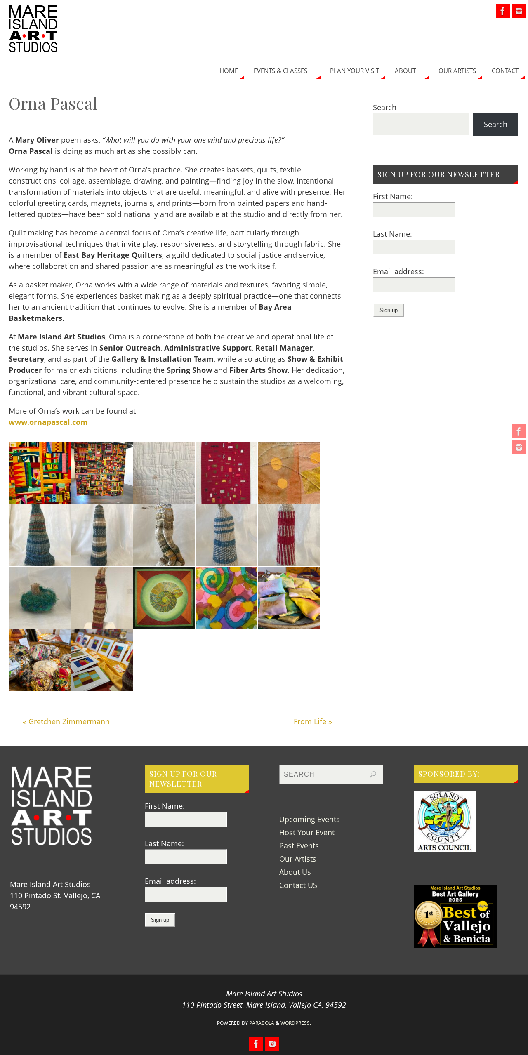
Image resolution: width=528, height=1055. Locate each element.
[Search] (373, 774)
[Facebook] (519, 431)
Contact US (298, 885)
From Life (313, 721)
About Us (295, 872)
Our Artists (297, 859)
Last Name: (392, 234)
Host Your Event (307, 832)
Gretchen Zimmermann (66, 721)
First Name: (393, 196)
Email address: (398, 271)
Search (384, 107)
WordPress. (295, 1023)
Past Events (299, 845)
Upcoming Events (309, 819)
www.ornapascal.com (48, 422)
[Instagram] (519, 447)
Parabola (261, 1023)
